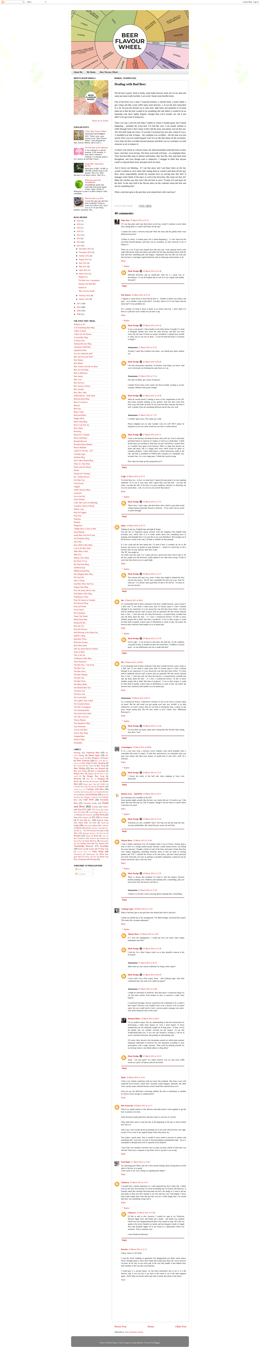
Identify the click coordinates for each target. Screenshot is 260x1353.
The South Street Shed (82, 714)
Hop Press (78, 516)
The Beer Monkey (81, 675)
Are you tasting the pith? (83, 354)
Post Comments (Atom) (134, 1332)
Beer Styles (89, 766)
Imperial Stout (102, 820)
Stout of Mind (79, 652)
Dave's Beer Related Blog (83, 461)
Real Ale (102, 833)
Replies (126, 266)
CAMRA (103, 784)
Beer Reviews (79, 383)
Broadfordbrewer (80, 441)
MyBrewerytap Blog (81, 571)
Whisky (87, 857)
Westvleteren (78, 854)
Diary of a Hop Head (82, 464)
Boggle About (79, 418)
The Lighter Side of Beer (83, 701)
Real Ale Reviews (80, 629)
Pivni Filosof (79, 610)
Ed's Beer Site (79, 480)
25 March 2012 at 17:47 (147, 415)
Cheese (82, 787)
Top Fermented (79, 727)
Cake (75, 787)
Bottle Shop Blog (80, 422)
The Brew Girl (79, 691)
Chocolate (90, 787)
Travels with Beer (80, 730)
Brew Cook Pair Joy (81, 425)
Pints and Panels (80, 607)
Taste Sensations (80, 662)
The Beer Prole (79, 681)
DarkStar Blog (79, 457)
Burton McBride (80, 448)
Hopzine (77, 522)
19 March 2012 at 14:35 (135, 1077)
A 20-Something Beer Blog (84, 328)
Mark (123, 1077)
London (94, 825)
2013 (79, 242)
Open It (102, 831)
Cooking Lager (127, 909)
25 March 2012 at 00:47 (150, 1019)
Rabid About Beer (80, 620)
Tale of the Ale (79, 655)
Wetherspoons (90, 854)
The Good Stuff (80, 697)
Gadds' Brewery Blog (82, 490)
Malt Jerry (78, 555)
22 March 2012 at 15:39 (147, 890)
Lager (76, 825)
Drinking (93, 794)
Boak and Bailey (80, 415)
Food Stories (79, 483)
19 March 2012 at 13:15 (152, 502)
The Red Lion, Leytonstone (89, 280)
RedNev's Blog (79, 636)
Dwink (76, 470)
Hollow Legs (79, 509)
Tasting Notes (85, 843)
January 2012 (84, 299)
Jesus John (78, 542)
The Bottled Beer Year (82, 688)
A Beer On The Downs (82, 334)
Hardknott (105, 812)
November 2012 (85, 252)
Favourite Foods (90, 803)
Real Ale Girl (79, 626)
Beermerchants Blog (81, 399)
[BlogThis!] (142, 206)
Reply (123, 261)
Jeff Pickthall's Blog (81, 538)
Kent (94, 823)
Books (76, 781)
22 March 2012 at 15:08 (146, 1213)
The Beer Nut (79, 678)
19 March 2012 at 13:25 (152, 873)
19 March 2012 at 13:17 (152, 574)
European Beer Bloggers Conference (86, 797)
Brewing (86, 781)
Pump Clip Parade (81, 616)
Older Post (180, 1326)
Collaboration (78, 789)
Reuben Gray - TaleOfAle (131, 794)
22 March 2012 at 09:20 (152, 362)
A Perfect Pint (79, 341)
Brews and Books (80, 438)
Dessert (82, 795)
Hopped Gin (83, 277)
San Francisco (79, 838)
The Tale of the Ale (81, 717)
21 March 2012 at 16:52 (147, 347)
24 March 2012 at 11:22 (138, 1249)
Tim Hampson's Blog (82, 723)
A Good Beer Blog (81, 337)
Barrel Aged (94, 755)
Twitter (91, 849)
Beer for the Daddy (81, 370)
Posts (79, 869)
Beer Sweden (79, 389)
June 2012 (83, 263)
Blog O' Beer (79, 412)
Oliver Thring (79, 581)
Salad (104, 836)
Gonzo (82, 812)
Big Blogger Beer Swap (93, 776)
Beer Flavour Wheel (109, 72)
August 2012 (84, 260)
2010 (79, 307)
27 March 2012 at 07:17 (152, 435)
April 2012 (83, 270)
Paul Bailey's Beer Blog (83, 594)
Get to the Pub (79, 496)
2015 (79, 235)
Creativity (86, 792)
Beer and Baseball (98, 768)
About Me (78, 72)
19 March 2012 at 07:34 (140, 295)
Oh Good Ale (79, 577)
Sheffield (103, 838)
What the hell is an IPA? (94, 198)
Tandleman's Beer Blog (83, 658)
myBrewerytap (79, 568)
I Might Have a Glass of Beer (85, 529)
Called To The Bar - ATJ (83, 451)
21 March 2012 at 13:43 (140, 1162)
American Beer (93, 752)
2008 (79, 314)
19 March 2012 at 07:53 (135, 476)
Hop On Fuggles (80, 512)
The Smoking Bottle (81, 710)
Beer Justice (78, 376)
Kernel (103, 823)
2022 (79, 221)
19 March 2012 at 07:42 (152, 325)
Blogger (157, 1343)
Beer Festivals (83, 760)
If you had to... (84, 820)
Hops (76, 817)
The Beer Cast (79, 668)
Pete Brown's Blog (81, 603)
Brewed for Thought (82, 435)
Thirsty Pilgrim (80, 720)
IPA (93, 817)
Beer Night (86, 763)
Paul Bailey (125, 1162)
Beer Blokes (78, 363)
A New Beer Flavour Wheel (95, 131)
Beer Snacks (78, 766)
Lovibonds (104, 825)
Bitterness (77, 779)
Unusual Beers (82, 852)
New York (98, 828)
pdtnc (123, 526)
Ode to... (79, 831)
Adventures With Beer (82, 347)
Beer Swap (101, 766)
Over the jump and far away (84, 590)
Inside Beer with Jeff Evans (84, 535)
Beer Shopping (99, 763)
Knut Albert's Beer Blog (83, 545)
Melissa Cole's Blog (81, 558)
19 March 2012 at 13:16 (143, 909)
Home (151, 1326)
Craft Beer (77, 792)
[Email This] (140, 206)
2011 (79, 304)
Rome (96, 836)
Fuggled (77, 487)
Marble (79, 828)
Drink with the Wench (82, 467)
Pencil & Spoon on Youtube (84, 600)
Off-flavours (91, 831)
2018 (79, 228)
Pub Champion (79, 613)
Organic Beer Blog (81, 587)
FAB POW (88, 800)
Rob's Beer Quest (80, 646)
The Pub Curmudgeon (82, 707)
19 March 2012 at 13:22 (152, 819)
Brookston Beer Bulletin (83, 444)
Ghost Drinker (79, 499)
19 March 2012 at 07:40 (152, 271)
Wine (94, 857)
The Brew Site (79, 694)
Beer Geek (98, 761)
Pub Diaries (126, 295)
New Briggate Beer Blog (83, 574)
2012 (79, 246)
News (106, 828)
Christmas (100, 787)
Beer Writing (79, 768)
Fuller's (105, 807)
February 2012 (85, 296)
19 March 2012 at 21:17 (143, 1106)
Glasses (97, 810)
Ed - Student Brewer (82, 477)
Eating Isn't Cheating (82, 474)
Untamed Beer (79, 736)
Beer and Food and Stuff (83, 357)
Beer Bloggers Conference (98, 758)
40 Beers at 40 (79, 324)
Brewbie (124, 1249)
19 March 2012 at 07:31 (139, 220)
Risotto (88, 836)
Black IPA (89, 779)
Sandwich (93, 838)
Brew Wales (78, 428)
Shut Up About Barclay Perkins (86, 649)
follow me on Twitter (100, 121)
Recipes (77, 835)
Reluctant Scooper (81, 642)
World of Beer (79, 740)
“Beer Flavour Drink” (86, 291)
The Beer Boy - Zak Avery (84, 665)
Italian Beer (83, 823)
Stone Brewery (91, 841)
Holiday (79, 815)
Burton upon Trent (89, 784)
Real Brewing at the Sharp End (86, 633)
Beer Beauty (78, 360)
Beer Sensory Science (82, 386)
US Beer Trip (103, 849)
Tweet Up (81, 849)
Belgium (90, 774)
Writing (93, 859)
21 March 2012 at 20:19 (147, 963)
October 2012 (84, 256)
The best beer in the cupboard (96, 148)
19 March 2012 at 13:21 (152, 773)
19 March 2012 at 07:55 (136, 526)
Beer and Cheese (80, 771)
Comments (81, 874)
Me (122, 600)
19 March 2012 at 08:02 (133, 600)
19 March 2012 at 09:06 (142, 747)
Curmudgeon (126, 747)
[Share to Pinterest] (150, 206)
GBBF (88, 810)
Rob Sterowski (127, 1106)
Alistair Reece (126, 840)
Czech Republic (97, 792)
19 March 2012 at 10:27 (152, 794)
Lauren (86, 825)
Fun (79, 809)
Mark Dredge (133, 271)
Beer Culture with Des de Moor (86, 367)
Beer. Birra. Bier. (80, 393)
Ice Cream (104, 817)
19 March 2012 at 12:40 (142, 840)
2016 (79, 231)
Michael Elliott (134, 1019)
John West (125, 220)
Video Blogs (97, 851)
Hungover (85, 817)
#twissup (77, 753)
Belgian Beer (79, 774)
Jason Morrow (137, 1343)
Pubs (75, 833)
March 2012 (84, 274)
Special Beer (78, 841)
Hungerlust (78, 525)
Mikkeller (88, 828)
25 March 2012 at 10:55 (152, 1056)
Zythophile (78, 743)
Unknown (125, 1182)
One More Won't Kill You (84, 584)
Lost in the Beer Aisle (82, 548)
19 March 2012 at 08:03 (133, 662)
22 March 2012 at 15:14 (147, 376)
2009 (79, 311)
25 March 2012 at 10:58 (152, 396)
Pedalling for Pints (81, 597)
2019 (79, 224)
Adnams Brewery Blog (82, 344)
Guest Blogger (94, 812)
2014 (79, 239)
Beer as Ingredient (98, 771)
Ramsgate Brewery (89, 833)
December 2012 (85, 249)
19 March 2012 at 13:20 (152, 726)
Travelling (104, 846)
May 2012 (83, 267)
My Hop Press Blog (81, 564)
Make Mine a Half (81, 551)
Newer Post (120, 1326)
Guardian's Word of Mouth (84, 506)
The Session (99, 843)
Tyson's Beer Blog (81, 733)
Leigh (123, 476)
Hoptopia (77, 519)
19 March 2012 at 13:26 (152, 949)
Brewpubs (95, 781)
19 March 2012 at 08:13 (141, 698)
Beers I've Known (80, 402)
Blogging (101, 779)
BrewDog (77, 431)
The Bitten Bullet (80, 684)
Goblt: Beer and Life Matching (86, 503)
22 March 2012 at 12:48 (147, 989)
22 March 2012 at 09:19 (152, 975)
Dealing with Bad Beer (87, 284)
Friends (95, 807)
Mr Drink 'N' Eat (80, 561)
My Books (91, 72)
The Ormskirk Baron (82, 704)
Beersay (77, 405)
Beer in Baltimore (80, 373)
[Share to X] (145, 206)
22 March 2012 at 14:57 (139, 1182)
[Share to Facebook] (147, 206)
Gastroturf (78, 493)
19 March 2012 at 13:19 (152, 638)
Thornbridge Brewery (83, 846)
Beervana (77, 409)
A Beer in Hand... (80, 331)
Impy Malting (79, 532)
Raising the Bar (80, 623)
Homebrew (89, 815)
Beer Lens (78, 380)
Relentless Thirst (80, 639)
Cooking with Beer (95, 789)
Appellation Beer (80, 350)
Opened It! (82, 288)
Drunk (104, 795)
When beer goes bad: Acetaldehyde (93, 181)
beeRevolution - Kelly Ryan (84, 396)
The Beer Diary (80, 671)
